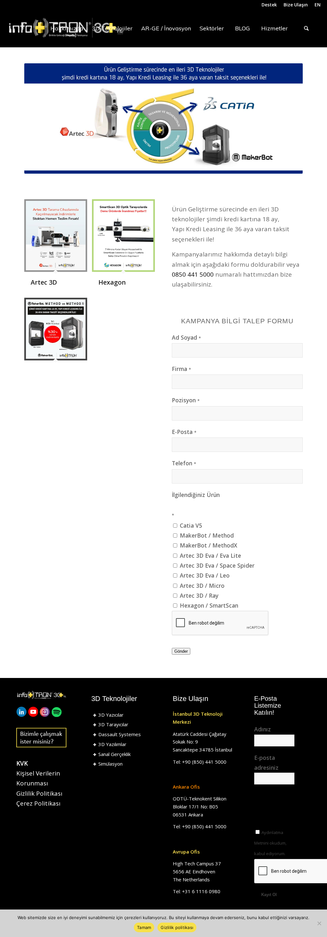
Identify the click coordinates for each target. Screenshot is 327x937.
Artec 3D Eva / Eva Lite (209, 555)
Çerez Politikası (38, 803)
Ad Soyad (186, 337)
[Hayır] (319, 923)
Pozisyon (186, 400)
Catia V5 (190, 525)
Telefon (184, 463)
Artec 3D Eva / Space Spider (216, 565)
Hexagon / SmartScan (208, 605)
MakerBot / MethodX (207, 545)
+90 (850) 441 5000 (204, 762)
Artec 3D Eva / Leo (204, 575)
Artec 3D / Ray (198, 595)
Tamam (144, 927)
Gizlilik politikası (177, 927)
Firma (181, 369)
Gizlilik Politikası (39, 793)
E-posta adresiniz (266, 762)
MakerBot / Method (206, 535)
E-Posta (184, 432)
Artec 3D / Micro (201, 585)
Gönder (181, 651)
